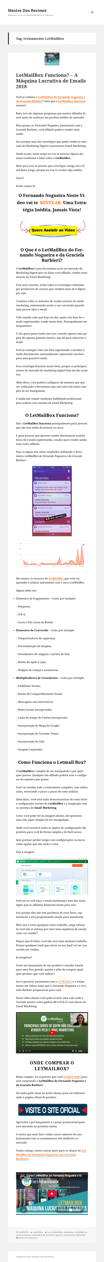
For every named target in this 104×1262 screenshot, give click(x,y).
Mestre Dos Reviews (27, 10)
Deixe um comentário (28, 1238)
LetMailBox (65, 981)
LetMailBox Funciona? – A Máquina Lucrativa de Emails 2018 (51, 81)
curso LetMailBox (54, 1232)
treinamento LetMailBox (74, 1235)
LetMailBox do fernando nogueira (47, 1235)
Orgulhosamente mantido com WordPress (35, 1256)
